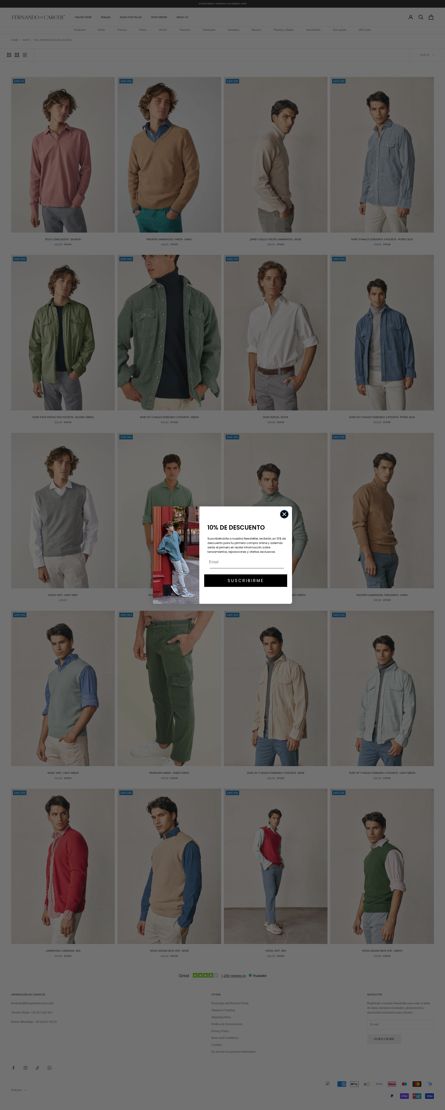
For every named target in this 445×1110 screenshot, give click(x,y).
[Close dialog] (284, 514)
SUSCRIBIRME (246, 580)
